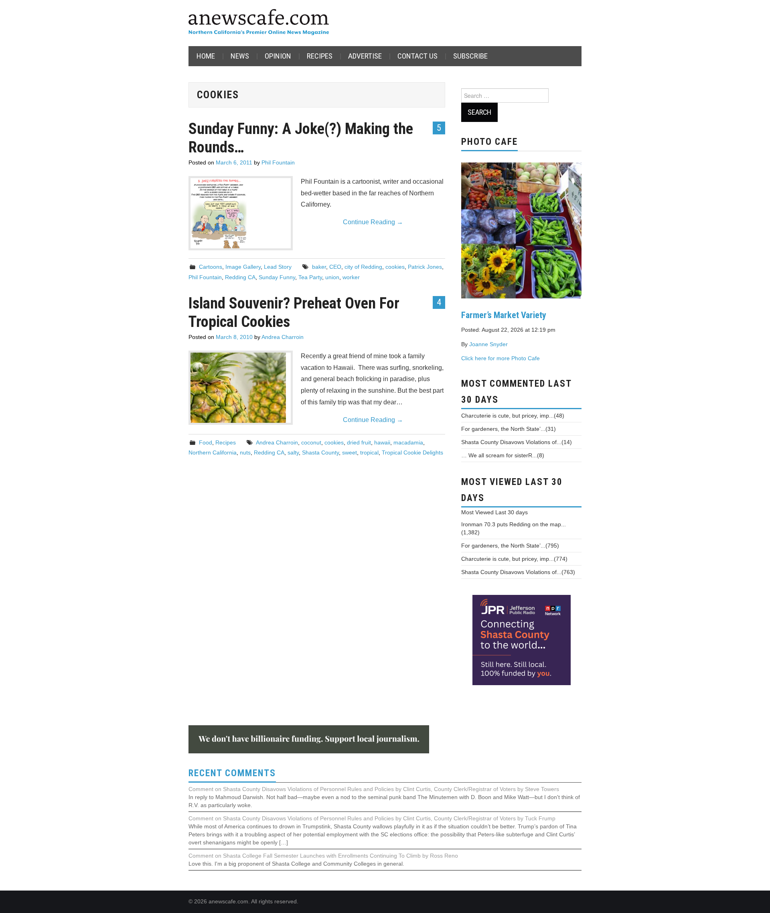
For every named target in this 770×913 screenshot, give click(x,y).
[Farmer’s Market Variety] (521, 229)
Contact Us (417, 56)
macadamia (408, 442)
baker (319, 267)
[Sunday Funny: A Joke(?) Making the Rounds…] (240, 213)
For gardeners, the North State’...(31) (508, 429)
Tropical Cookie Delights (412, 452)
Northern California (212, 452)
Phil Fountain (278, 162)
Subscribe (470, 56)
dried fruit (359, 442)
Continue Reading (373, 222)
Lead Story (278, 267)
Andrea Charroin (282, 337)
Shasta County (320, 452)
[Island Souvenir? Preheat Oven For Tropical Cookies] (240, 388)
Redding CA (240, 277)
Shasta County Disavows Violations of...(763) (518, 572)
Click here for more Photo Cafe (500, 358)
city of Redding (363, 267)
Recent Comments (232, 773)
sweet (349, 452)
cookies (395, 267)
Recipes (319, 56)
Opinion (278, 56)
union (332, 277)
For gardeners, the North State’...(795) (510, 545)
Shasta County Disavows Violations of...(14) (516, 442)
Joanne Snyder (488, 344)
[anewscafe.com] (258, 22)
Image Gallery (243, 267)
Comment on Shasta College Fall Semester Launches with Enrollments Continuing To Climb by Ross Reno (323, 855)
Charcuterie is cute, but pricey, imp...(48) (512, 415)
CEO (335, 267)
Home (206, 56)
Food (205, 442)
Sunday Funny (277, 277)
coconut (311, 442)
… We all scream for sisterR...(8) (502, 455)
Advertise (365, 56)
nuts (245, 452)
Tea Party (310, 277)
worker (351, 277)
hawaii (382, 442)
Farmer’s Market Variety (503, 315)
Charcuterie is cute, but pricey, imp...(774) (514, 559)
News (240, 56)
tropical (369, 452)
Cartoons (210, 267)
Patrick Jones (425, 267)
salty (293, 452)
